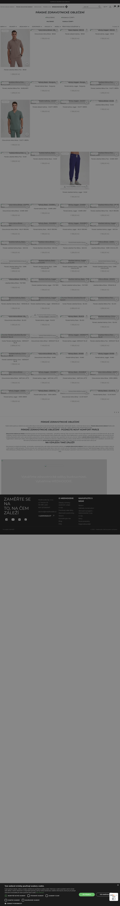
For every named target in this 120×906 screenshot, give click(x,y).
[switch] (114, 899)
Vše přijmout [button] (86, 894)
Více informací (40, 892)
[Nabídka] (117, 894)
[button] (40, 903)
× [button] (118, 885)
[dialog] (60, 894)
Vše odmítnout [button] (105, 894)
